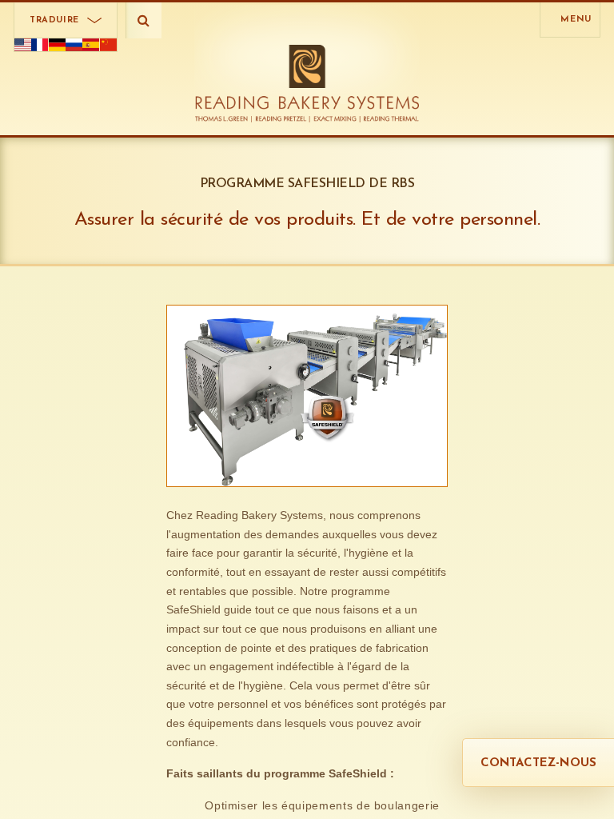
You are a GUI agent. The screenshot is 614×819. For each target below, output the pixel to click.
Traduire (54, 20)
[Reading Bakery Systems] (307, 83)
